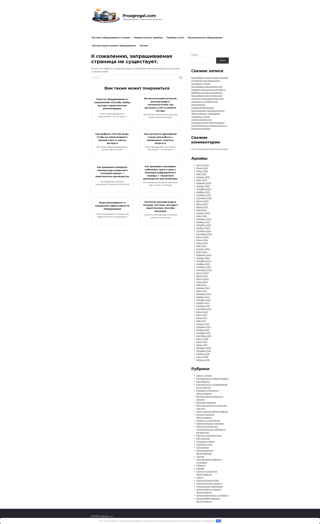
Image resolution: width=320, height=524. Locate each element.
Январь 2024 (203, 258)
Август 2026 (202, 165)
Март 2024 (201, 252)
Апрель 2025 (203, 213)
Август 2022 (202, 279)
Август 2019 (202, 339)
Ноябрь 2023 (203, 264)
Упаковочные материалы (209, 486)
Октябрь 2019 (203, 333)
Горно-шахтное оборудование (212, 411)
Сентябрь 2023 (204, 270)
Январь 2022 (203, 297)
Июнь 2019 (201, 345)
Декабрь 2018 (203, 351)
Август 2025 (202, 201)
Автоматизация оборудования (212, 378)
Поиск (194, 55)
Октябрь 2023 (203, 267)
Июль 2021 (201, 315)
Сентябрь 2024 (204, 234)
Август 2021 (202, 312)
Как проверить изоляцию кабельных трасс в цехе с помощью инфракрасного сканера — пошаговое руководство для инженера (160, 172)
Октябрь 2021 (203, 306)
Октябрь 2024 (203, 231)
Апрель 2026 (203, 177)
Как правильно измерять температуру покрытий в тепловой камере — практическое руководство (112, 172)
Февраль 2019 (203, 348)
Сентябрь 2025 (204, 198)
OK (218, 521)
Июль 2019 (201, 342)
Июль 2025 (202, 204)
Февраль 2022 (203, 294)
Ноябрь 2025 (203, 192)
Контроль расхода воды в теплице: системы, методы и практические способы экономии (160, 206)
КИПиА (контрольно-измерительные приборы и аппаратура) (211, 429)
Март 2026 (201, 180)
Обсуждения (203, 438)
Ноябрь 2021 (202, 303)
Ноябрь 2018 (203, 354)
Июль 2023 (202, 276)
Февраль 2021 (203, 327)
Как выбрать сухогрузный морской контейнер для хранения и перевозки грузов (209, 81)
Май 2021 (201, 321)
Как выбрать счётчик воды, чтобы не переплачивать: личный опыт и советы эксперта (112, 138)
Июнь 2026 (202, 171)
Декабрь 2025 (203, 189)
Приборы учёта (175, 37)
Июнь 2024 (202, 243)
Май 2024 (201, 246)
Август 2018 (202, 357)
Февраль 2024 (203, 255)
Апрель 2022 (203, 288)
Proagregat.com (139, 15)
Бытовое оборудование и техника (111, 37)
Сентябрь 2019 (203, 336)
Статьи (199, 477)
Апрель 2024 (203, 249)
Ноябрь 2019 (202, 330)
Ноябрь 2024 (203, 228)
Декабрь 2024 (203, 225)
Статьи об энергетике (207, 480)
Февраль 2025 (203, 219)
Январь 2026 (203, 186)
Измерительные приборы (148, 37)
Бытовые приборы (206, 402)
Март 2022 (201, 291)
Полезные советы (205, 441)
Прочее (200, 456)
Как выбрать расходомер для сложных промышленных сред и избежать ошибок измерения (208, 90)
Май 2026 (201, 174)
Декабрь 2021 (203, 300)
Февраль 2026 (203, 183)
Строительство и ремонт (209, 483)
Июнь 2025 (202, 207)
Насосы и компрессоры (208, 435)
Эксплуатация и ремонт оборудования (114, 45)
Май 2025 (201, 210)
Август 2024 (202, 237)
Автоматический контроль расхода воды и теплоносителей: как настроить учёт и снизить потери (160, 104)
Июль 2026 (202, 168)
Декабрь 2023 (203, 261)
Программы (202, 447)
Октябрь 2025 (203, 195)
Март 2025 (201, 216)
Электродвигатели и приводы (212, 495)
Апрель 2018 (203, 360)
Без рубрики (203, 381)
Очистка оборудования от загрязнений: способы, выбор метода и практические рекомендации (112, 104)
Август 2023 (202, 273)
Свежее (144, 45)
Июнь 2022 (202, 282)
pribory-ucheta (204, 375)
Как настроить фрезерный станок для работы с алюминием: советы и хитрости (160, 138)
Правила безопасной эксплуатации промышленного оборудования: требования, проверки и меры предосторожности (207, 114)
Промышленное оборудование (205, 37)
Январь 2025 (203, 222)
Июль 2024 (202, 240)
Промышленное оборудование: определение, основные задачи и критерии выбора (209, 126)
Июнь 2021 (201, 318)
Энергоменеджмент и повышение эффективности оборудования (112, 205)
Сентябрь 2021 (203, 309)
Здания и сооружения (208, 420)
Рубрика (200, 465)
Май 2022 (201, 285)
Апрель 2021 (202, 324)
